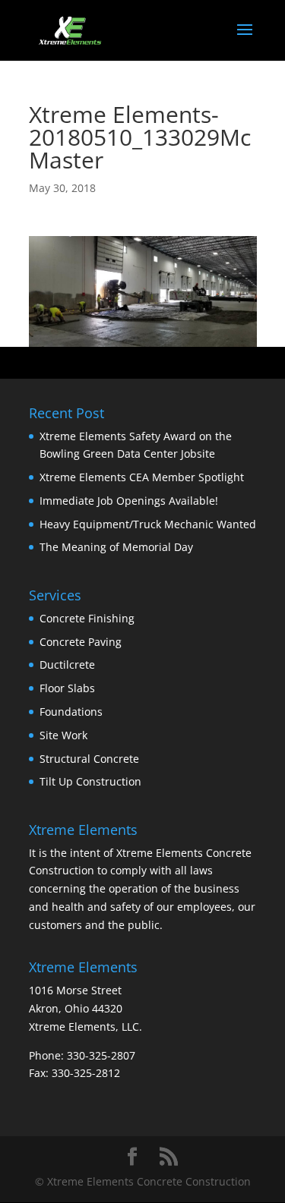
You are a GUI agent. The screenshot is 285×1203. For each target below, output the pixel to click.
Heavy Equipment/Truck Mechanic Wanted (148, 524)
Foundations (71, 711)
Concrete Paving (81, 642)
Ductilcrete (67, 664)
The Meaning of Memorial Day (116, 547)
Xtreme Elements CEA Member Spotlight (142, 477)
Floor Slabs (67, 688)
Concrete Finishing (87, 618)
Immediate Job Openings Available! (129, 500)
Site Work (63, 735)
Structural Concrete (89, 758)
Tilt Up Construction (90, 781)
